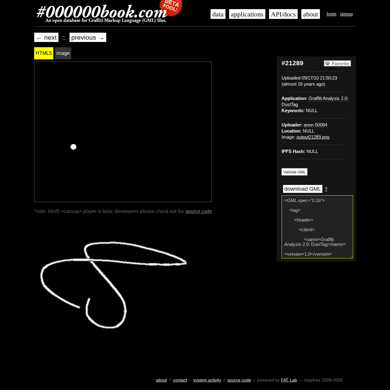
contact (180, 380)
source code (199, 211)
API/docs (283, 14)
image (63, 53)
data (218, 14)
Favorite (340, 63)
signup (346, 13)
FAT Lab (289, 380)
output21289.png (312, 137)
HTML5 (44, 53)
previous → (88, 37)
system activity (207, 380)
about (310, 14)
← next (46, 37)
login (331, 13)
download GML (302, 189)
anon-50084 (315, 124)
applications (247, 14)
